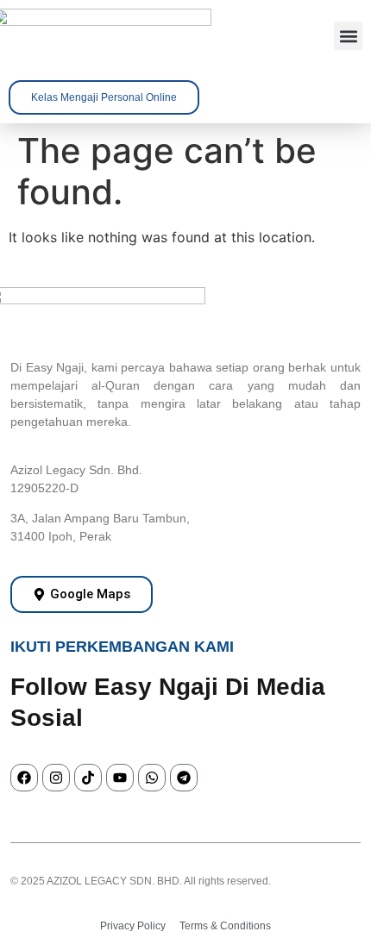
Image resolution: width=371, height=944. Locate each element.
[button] (348, 36)
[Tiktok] (88, 777)
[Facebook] (24, 777)
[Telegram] (184, 777)
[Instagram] (56, 777)
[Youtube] (120, 777)
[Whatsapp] (152, 777)
